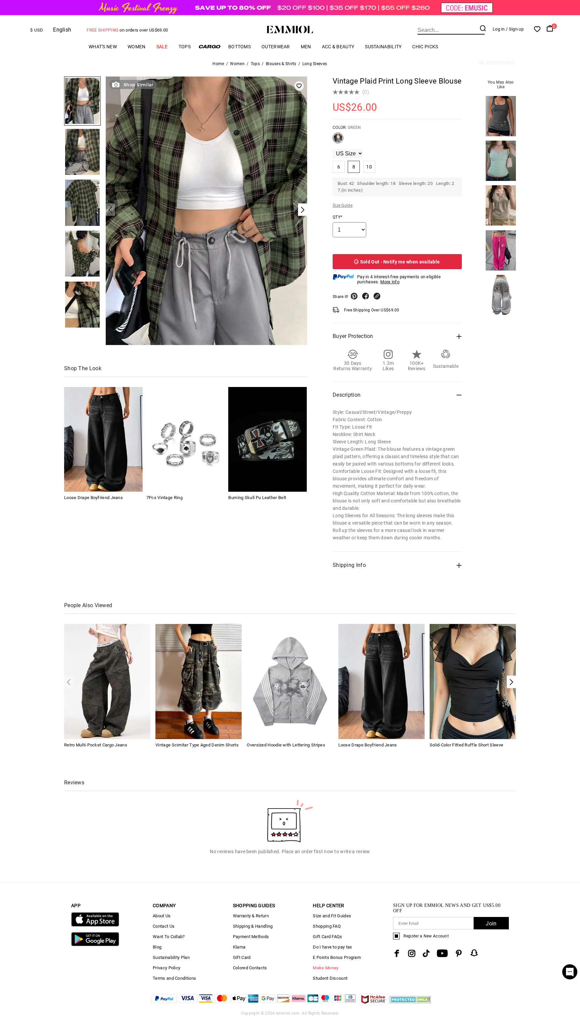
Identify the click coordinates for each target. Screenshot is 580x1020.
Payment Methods (251, 936)
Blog (157, 947)
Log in (499, 29)
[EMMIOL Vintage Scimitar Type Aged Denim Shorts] (198, 681)
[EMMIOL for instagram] (412, 953)
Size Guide (342, 205)
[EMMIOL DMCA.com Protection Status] (410, 1003)
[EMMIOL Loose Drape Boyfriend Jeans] (103, 439)
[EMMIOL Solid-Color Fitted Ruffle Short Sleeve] (473, 681)
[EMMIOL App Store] (95, 925)
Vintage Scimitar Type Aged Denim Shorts (197, 744)
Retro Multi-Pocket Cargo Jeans (95, 744)
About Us (162, 915)
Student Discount (330, 978)
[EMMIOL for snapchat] (474, 953)
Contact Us (164, 926)
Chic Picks (425, 46)
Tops (185, 46)
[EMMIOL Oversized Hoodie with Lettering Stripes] (290, 681)
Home (218, 63)
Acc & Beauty (338, 46)
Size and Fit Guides (332, 915)
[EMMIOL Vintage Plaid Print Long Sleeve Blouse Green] (338, 140)
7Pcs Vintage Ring (164, 497)
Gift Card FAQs (327, 936)
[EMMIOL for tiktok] (426, 953)
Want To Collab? (169, 936)
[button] (511, 682)
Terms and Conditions (174, 978)
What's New (103, 46)
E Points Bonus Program (337, 957)
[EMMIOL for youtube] (442, 953)
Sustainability (383, 46)
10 (369, 166)
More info (389, 281)
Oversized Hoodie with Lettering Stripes (286, 744)
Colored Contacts (250, 967)
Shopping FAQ (327, 926)
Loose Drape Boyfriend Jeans (93, 497)
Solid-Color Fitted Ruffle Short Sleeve (466, 744)
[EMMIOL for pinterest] (459, 953)
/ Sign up (515, 29)
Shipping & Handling (253, 926)
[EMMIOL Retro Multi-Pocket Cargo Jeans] (107, 681)
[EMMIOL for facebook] (396, 953)
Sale (162, 46)
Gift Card (242, 957)
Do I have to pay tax (332, 947)
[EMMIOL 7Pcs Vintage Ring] (185, 439)
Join (491, 923)
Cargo (209, 46)
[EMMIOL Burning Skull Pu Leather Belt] (267, 439)
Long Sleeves (314, 63)
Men (306, 46)
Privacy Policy (166, 967)
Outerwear (275, 46)
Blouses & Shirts (281, 63)
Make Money (325, 967)
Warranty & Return (251, 915)
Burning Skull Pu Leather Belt (257, 497)
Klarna (239, 947)
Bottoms (239, 46)
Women (137, 46)
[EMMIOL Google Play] (95, 944)
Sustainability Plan (171, 957)
